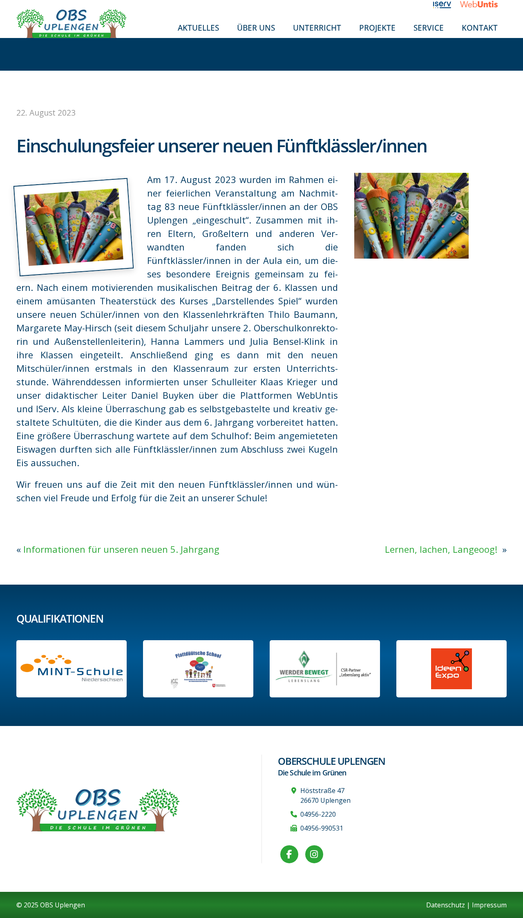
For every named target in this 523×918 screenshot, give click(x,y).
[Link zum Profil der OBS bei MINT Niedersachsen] (71, 669)
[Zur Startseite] (71, 23)
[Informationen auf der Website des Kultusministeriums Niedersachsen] (198, 668)
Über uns (256, 27)
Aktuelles (198, 27)
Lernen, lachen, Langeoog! (442, 549)
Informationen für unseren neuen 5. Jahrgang (121, 549)
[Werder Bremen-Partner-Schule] (325, 668)
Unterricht (317, 27)
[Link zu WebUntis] (483, 4)
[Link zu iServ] (446, 4)
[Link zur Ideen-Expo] (451, 668)
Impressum (489, 904)
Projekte (377, 27)
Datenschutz (445, 904)
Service (428, 27)
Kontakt (480, 27)
